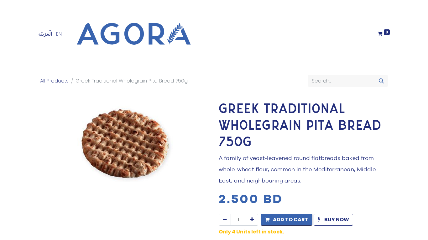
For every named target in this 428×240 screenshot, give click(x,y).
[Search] (381, 81)
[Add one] (252, 220)
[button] (286, 220)
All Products (54, 80)
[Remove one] (225, 220)
